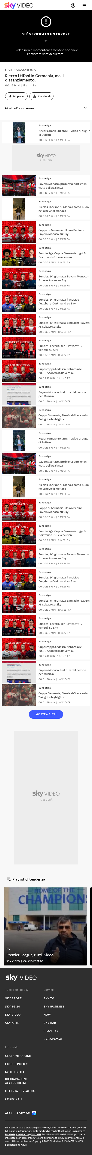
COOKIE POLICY (16, 1064)
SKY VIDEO (13, 1014)
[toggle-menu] (84, 5)
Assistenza (22, 1134)
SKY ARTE (12, 1022)
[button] (16, 96)
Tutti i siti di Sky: (17, 989)
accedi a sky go (17, 1113)
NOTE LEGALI (14, 1072)
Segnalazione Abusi (16, 1144)
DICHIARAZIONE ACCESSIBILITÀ (16, 1080)
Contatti (36, 1134)
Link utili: (12, 1047)
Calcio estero (26, 69)
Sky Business (54, 1006)
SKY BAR (50, 1022)
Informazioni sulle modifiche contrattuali (41, 1130)
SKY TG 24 (12, 1006)
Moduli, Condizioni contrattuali (59, 1127)
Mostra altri (46, 714)
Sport (9, 69)
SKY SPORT (13, 998)
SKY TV (49, 998)
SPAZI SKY (51, 1031)
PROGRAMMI (53, 1039)
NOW (47, 1014)
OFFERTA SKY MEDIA (20, 1091)
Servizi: (49, 989)
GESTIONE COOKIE (18, 1055)
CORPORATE (14, 1099)
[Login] (73, 5)
